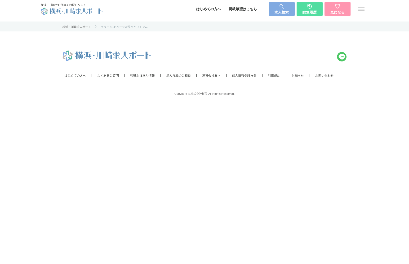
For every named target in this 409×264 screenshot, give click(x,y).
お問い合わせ (324, 75)
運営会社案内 (211, 75)
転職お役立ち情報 (142, 75)
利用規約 (274, 75)
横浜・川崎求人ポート (76, 27)
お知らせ (298, 75)
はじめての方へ (208, 9)
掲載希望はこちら (243, 9)
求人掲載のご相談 (178, 75)
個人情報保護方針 (244, 75)
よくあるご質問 (108, 75)
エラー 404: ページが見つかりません (124, 27)
